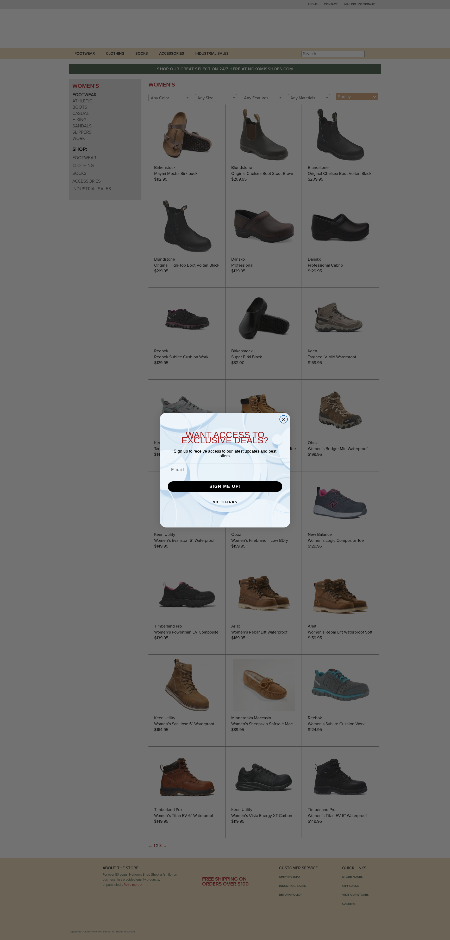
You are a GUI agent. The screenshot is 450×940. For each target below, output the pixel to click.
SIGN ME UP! (225, 486)
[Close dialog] (284, 419)
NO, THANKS (225, 502)
